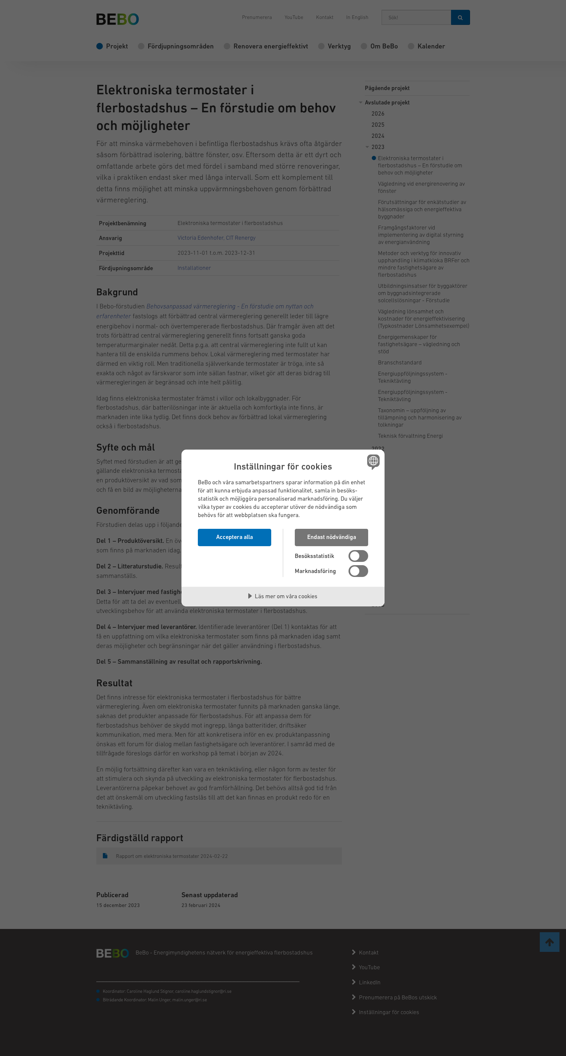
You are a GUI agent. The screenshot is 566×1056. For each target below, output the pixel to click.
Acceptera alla (234, 536)
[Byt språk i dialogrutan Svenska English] (372, 462)
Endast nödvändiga (331, 536)
